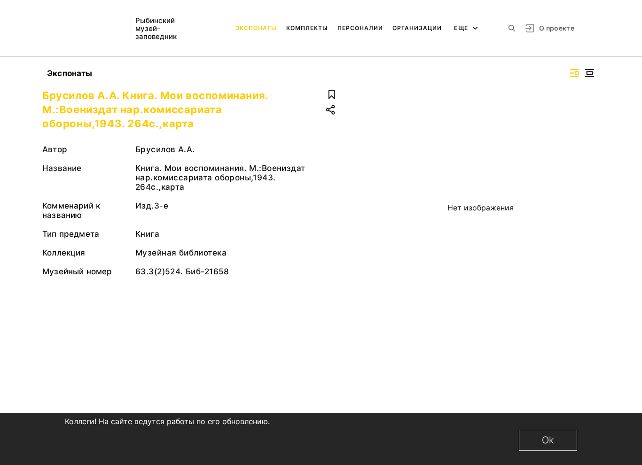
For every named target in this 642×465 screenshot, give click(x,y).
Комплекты (307, 27)
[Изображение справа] (574, 73)
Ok (548, 440)
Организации (417, 27)
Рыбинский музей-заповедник (156, 28)
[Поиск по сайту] (512, 28)
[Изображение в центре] (589, 73)
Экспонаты (256, 27)
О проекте (556, 28)
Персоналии (360, 27)
